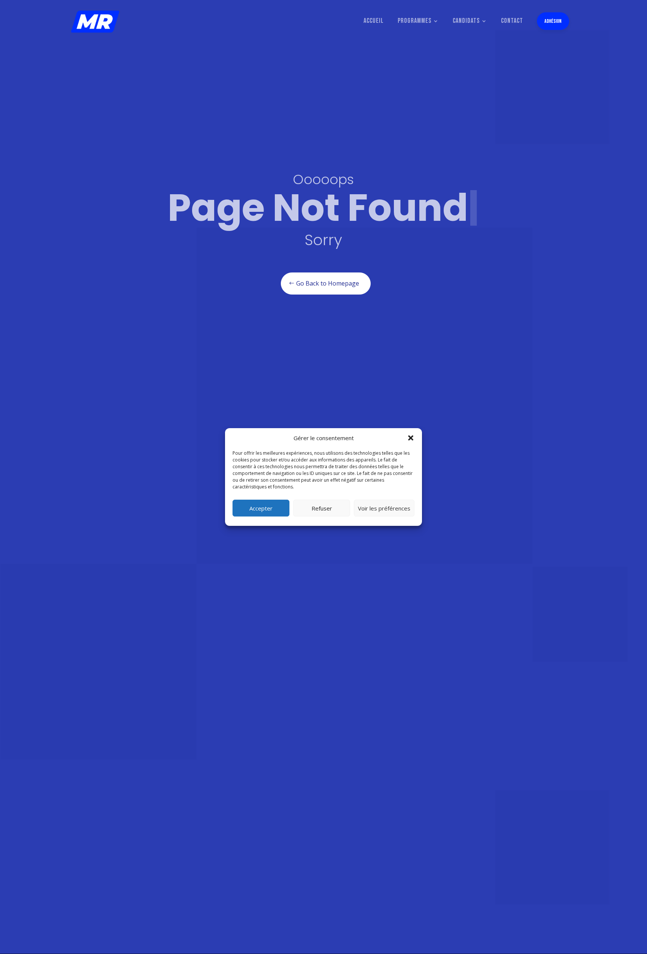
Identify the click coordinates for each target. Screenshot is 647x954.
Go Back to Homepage (327, 283)
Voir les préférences (384, 508)
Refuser (322, 508)
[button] (410, 438)
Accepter (261, 508)
